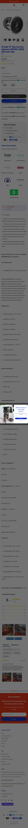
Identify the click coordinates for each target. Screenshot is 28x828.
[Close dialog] (27, 405)
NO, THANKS (21, 420)
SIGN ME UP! (21, 418)
